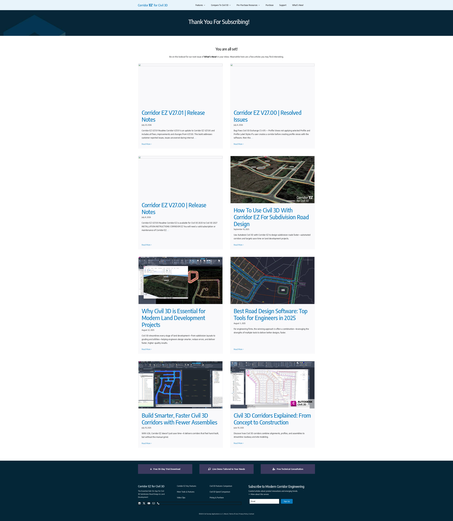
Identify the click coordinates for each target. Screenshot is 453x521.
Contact (251, 514)
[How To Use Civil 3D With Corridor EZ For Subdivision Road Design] (273, 179)
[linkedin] (139, 503)
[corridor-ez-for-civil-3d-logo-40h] (153, 5)
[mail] (153, 503)
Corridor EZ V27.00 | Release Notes (174, 208)
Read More (146, 144)
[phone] (158, 503)
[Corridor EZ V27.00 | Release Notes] (180, 177)
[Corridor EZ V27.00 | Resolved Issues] (273, 85)
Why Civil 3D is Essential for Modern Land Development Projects (173, 317)
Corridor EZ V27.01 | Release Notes (173, 116)
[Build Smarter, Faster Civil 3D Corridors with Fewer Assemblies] (180, 385)
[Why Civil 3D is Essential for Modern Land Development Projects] (180, 280)
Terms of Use (233, 514)
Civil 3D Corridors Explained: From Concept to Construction (272, 419)
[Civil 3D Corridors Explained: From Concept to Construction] (273, 385)
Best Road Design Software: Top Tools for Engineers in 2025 (270, 314)
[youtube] (149, 503)
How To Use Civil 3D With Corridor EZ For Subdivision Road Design (271, 217)
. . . (195, 137)
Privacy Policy (243, 514)
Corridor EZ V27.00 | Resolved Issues (267, 116)
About (226, 514)
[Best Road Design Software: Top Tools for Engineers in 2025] (273, 280)
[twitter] (144, 503)
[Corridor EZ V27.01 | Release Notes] (180, 85)
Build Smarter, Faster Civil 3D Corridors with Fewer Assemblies (179, 419)
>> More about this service (258, 494)
